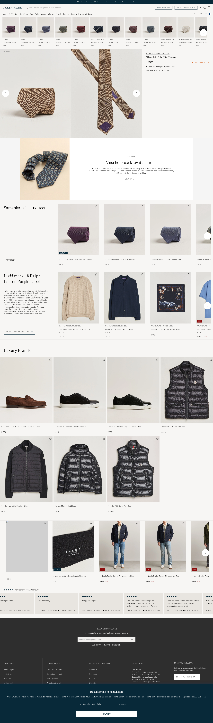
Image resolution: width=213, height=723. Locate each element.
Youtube (92, 678)
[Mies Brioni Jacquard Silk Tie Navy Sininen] (150, 27)
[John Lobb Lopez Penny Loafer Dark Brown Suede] (26, 424)
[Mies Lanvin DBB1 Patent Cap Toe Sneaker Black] (133, 390)
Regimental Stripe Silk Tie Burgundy (168, 42)
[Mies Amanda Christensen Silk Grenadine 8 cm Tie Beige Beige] (186, 27)
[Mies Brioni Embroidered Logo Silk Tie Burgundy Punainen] (10, 27)
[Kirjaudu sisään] (200, 7)
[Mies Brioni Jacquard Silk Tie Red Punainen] (133, 27)
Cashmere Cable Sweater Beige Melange (74, 329)
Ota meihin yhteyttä (54, 674)
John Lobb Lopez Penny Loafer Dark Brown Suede (20, 427)
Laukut (43, 14)
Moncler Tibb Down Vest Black (120, 506)
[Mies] (27, 546)
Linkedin (92, 683)
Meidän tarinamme (11, 674)
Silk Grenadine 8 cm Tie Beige (185, 42)
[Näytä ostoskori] (209, 7)
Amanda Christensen (185, 40)
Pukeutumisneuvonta (186, 8)
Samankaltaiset (24, 207)
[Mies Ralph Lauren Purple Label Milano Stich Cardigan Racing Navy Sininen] (124, 297)
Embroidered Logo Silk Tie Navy (27, 42)
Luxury (90, 14)
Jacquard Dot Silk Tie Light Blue (44, 42)
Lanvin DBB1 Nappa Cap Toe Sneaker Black (71, 427)
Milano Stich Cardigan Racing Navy (119, 329)
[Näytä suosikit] (204, 7)
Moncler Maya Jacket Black (65, 506)
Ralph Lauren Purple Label (98, 40)
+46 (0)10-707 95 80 (146, 679)
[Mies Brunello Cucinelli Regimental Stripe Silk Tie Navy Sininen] (203, 27)
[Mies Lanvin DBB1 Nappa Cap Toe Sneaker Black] (79, 390)
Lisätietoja (129, 179)
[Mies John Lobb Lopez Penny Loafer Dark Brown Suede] (26, 390)
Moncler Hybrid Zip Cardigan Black (14, 506)
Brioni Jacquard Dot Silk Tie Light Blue (166, 259)
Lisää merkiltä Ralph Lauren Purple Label (22, 278)
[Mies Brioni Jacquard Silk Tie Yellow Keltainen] (63, 27)
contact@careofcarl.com (151, 682)
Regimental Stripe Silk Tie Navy (203, 42)
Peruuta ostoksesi (54, 683)
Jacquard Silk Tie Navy (149, 42)
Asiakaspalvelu (163, 8)
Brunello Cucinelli (168, 40)
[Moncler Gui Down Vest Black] (186, 424)
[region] (106, 603)
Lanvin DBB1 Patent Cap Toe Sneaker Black (125, 427)
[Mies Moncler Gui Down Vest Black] (186, 390)
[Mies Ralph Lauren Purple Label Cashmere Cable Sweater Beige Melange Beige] (78, 297)
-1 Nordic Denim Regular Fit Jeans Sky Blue (162, 576)
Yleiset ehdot (9, 683)
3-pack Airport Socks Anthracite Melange (69, 576)
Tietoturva (8, 678)
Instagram (93, 670)
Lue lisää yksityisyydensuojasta (106, 645)
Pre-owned (82, 14)
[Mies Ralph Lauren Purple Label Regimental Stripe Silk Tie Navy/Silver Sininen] (98, 27)
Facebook (93, 674)
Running (74, 14)
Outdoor (66, 14)
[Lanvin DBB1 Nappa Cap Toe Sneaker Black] (79, 424)
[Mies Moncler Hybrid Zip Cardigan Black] (26, 469)
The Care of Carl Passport (106, 2)
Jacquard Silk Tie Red (132, 42)
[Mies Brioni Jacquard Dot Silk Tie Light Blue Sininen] (45, 27)
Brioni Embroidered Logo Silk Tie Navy (120, 259)
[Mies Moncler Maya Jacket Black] (79, 469)
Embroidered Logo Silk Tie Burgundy (9, 42)
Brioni (5, 40)
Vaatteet (14, 14)
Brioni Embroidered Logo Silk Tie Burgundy (75, 259)
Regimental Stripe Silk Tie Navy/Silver (98, 42)
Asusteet (30, 14)
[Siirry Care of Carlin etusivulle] (12, 8)
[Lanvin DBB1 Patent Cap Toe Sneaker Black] (133, 424)
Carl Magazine (200, 14)
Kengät (22, 14)
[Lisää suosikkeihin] (95, 207)
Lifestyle (51, 14)
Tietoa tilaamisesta (54, 670)
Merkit (58, 14)
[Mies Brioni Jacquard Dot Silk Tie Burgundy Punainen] (80, 27)
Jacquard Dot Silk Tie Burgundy (79, 42)
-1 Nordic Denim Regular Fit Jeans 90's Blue (117, 576)
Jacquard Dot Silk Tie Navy (114, 42)
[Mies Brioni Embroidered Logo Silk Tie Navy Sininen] (28, 27)
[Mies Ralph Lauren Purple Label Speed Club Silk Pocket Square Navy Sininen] (170, 297)
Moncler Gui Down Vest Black (173, 427)
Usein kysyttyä (52, 678)
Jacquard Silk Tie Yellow (63, 42)
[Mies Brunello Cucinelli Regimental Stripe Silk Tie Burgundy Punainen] (168, 27)
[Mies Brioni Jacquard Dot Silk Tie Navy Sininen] (115, 27)
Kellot (37, 14)
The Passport (9, 670)
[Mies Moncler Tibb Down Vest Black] (133, 469)
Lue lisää (202, 697)
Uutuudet (6, 14)
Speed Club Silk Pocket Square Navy (165, 329)
